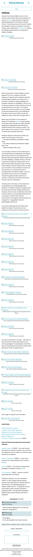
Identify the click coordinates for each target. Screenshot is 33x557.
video (4, 462)
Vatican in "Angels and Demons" (12, 438)
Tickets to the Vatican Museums (12, 430)
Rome (10, 20)
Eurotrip (4, 466)
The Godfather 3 (7, 472)
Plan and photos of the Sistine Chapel (13, 434)
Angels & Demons (7, 448)
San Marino (21, 28)
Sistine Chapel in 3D (8, 436)
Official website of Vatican (10, 428)
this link (17, 121)
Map (16, 9)
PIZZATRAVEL (16, 3)
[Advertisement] (16, 57)
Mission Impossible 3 (8, 458)
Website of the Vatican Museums (12, 432)
